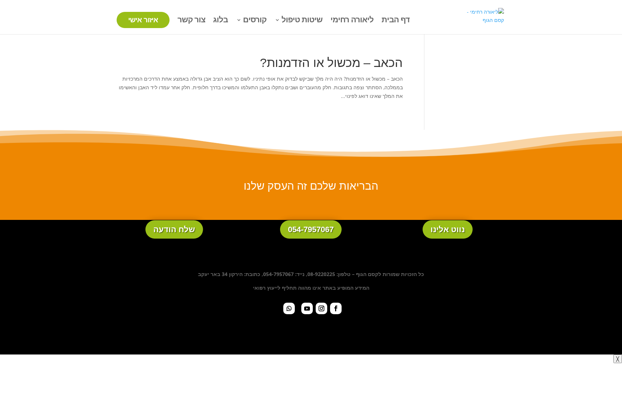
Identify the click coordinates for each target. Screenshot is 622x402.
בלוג (220, 20)
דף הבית (396, 20)
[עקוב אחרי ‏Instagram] (321, 308)
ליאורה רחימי (352, 20)
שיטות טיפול (302, 20)
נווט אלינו (448, 229)
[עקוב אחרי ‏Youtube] (307, 308)
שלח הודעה (174, 229)
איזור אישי (143, 20)
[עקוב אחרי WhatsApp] (289, 308)
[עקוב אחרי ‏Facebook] (336, 308)
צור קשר (191, 20)
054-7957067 (311, 229)
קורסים (254, 20)
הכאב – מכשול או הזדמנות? (331, 62)
